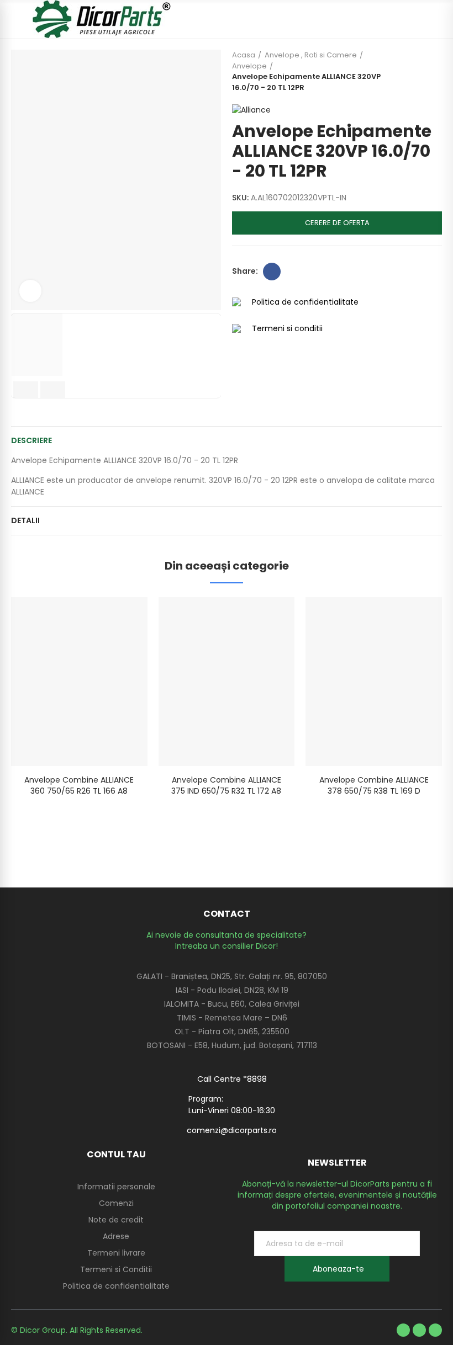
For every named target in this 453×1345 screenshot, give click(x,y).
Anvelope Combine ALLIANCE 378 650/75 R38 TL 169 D (374, 785)
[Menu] (16, 19)
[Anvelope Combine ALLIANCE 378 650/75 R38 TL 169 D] (373, 681)
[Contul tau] (436, 19)
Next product (433, 71)
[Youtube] (419, 1330)
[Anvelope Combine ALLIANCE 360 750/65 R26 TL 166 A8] (79, 681)
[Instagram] (435, 1330)
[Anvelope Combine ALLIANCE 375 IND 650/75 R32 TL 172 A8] (227, 681)
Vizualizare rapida (120, 616)
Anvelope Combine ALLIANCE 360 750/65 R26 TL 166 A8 (79, 785)
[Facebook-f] (403, 1330)
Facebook (272, 271)
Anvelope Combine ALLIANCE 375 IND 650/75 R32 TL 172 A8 (226, 785)
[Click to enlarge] (30, 291)
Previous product (406, 71)
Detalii (25, 520)
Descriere (31, 440)
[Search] (417, 19)
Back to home (419, 71)
